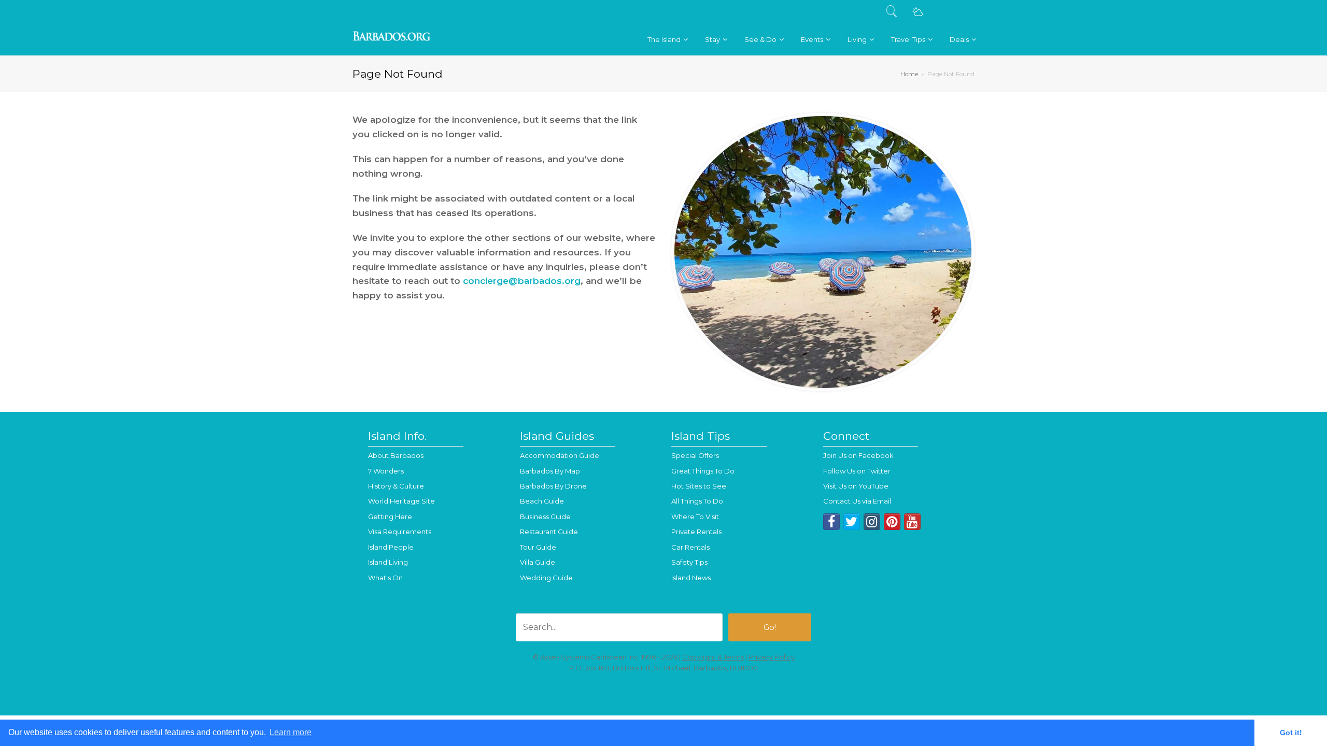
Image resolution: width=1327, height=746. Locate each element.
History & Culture (396, 486)
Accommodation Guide (559, 455)
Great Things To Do (703, 471)
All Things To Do (697, 501)
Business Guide (545, 516)
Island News (691, 577)
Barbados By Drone (553, 486)
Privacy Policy (772, 657)
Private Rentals (696, 531)
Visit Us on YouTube (855, 486)
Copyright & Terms (713, 657)
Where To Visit (695, 516)
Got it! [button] (1291, 732)
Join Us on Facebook (858, 455)
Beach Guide (542, 501)
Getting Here (390, 516)
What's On (385, 577)
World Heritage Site (401, 501)
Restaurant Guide (549, 531)
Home (909, 74)
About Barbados (395, 455)
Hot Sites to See (698, 486)
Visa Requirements (399, 531)
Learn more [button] (291, 732)
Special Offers (695, 455)
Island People (391, 547)
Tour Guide (538, 547)
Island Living (388, 562)
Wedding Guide (546, 577)
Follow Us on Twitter (857, 471)
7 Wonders (386, 471)
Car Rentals (690, 547)
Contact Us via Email (857, 501)
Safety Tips (689, 562)
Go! (770, 627)
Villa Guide (537, 562)
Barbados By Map (550, 471)
